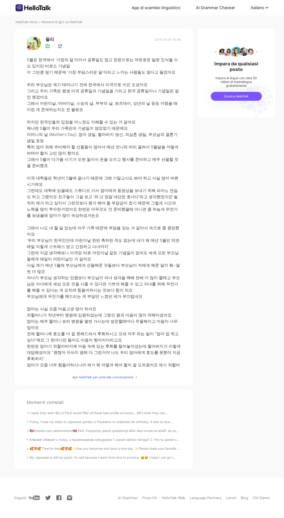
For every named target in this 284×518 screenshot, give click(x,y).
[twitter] (48, 498)
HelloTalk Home (27, 22)
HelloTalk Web (173, 498)
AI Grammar (128, 498)
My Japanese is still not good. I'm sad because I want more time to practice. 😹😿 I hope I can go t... (103, 457)
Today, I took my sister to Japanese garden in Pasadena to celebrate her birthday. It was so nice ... (102, 422)
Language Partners (205, 498)
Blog (244, 498)
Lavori (231, 498)
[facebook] (58, 497)
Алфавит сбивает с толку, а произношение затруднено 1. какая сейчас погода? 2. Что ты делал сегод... (108, 439)
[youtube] (34, 498)
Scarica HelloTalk (236, 96)
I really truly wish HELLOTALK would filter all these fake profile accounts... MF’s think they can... (99, 413)
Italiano (257, 7)
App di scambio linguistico (156, 7)
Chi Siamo (261, 498)
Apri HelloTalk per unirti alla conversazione (102, 377)
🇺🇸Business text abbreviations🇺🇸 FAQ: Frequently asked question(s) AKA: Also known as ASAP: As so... (104, 431)
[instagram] (69, 497)
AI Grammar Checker (215, 7)
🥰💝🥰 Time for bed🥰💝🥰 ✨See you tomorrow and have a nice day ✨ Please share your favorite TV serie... (111, 448)
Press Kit (149, 498)
